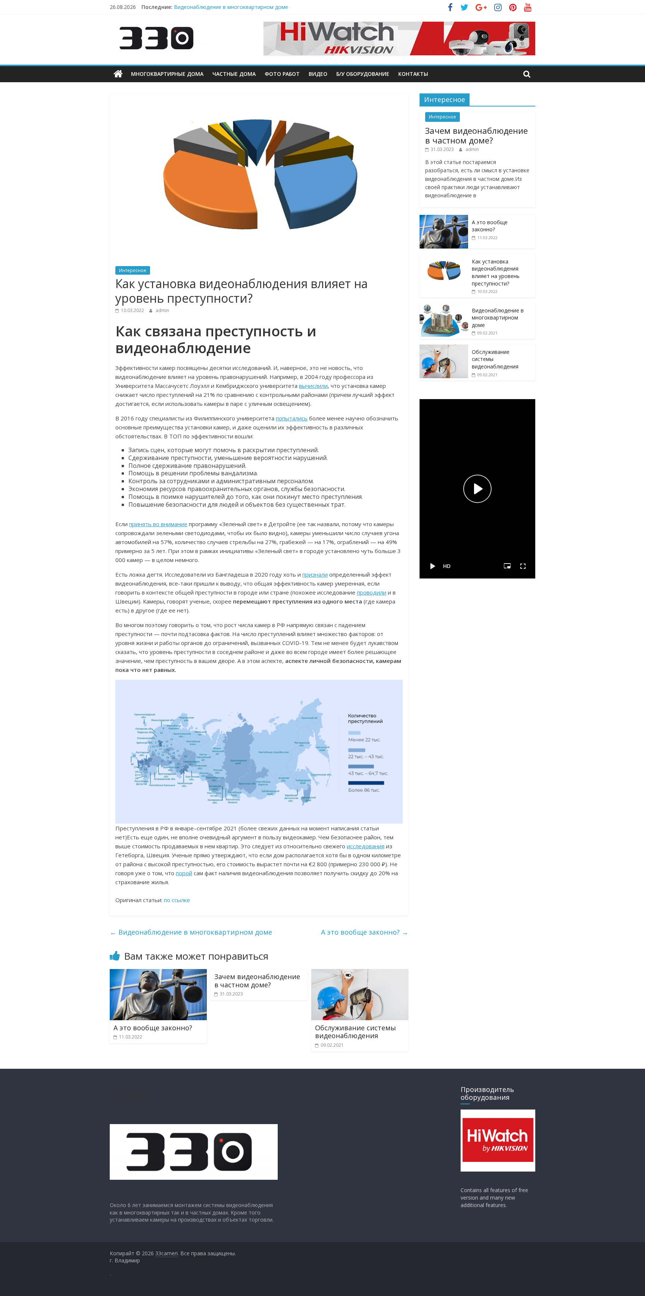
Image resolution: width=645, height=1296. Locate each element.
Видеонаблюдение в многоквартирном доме (231, 6)
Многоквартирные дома (167, 73)
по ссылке (177, 900)
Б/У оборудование (362, 73)
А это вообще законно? (364, 932)
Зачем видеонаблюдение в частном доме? (257, 980)
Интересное (132, 270)
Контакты (413, 73)
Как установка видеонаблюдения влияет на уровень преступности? (496, 272)
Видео (318, 73)
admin (162, 310)
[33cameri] (118, 74)
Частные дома (234, 73)
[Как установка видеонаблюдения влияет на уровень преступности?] (444, 258)
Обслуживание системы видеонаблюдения (355, 1031)
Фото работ (282, 73)
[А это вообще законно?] (158, 973)
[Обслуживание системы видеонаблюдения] (359, 973)
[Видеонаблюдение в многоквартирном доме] (444, 307)
